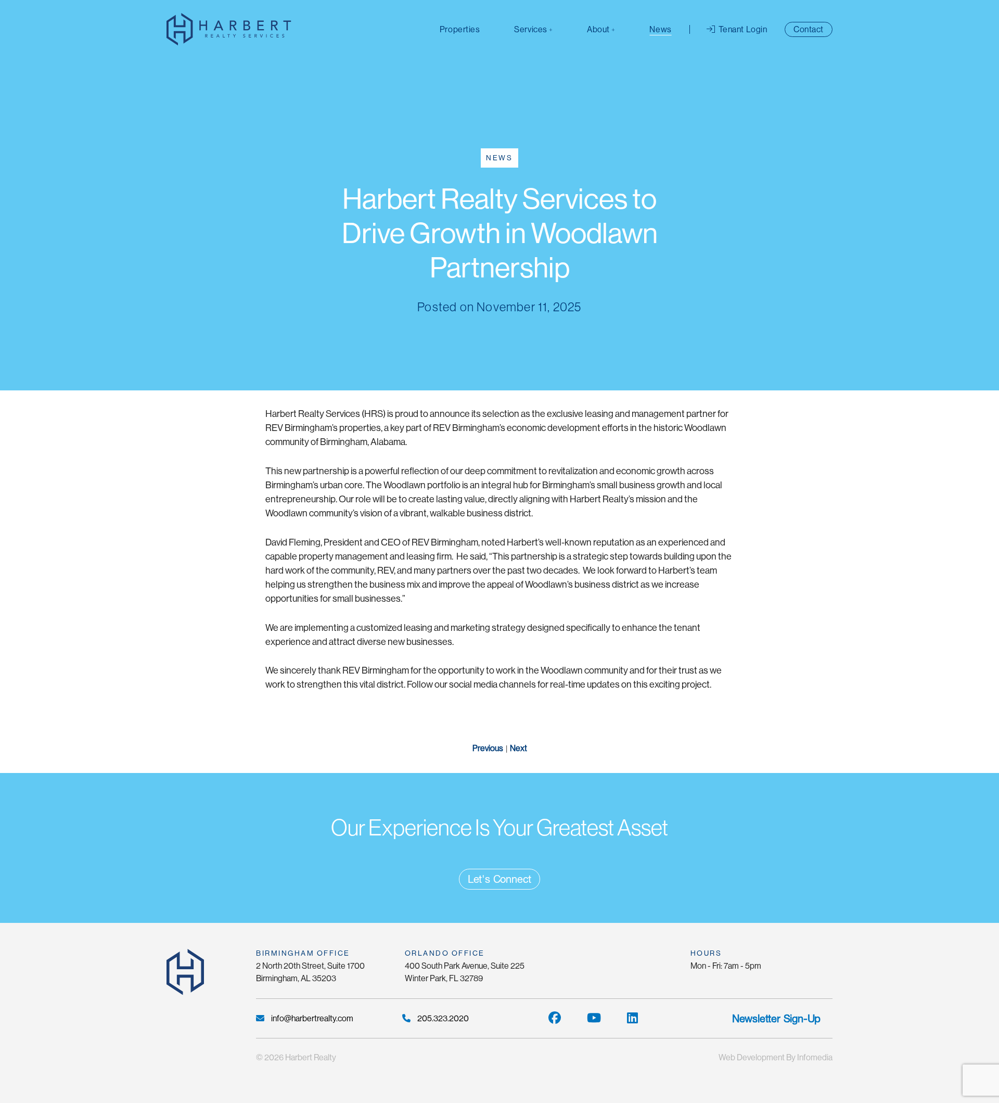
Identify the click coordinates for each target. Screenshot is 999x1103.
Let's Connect (499, 879)
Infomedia (814, 1057)
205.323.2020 (442, 1018)
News (660, 29)
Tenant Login (741, 29)
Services (530, 29)
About (598, 29)
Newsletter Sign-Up (776, 1018)
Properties (460, 29)
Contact (808, 29)
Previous (487, 748)
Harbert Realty (310, 1057)
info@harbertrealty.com (311, 1018)
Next (519, 748)
